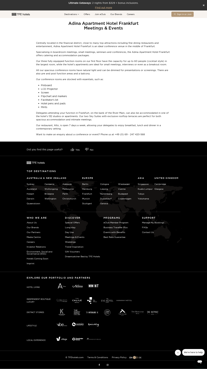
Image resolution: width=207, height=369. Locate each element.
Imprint (30, 263)
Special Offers (72, 223)
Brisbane (49, 194)
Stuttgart (87, 203)
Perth (65, 194)
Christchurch (69, 199)
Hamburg (87, 189)
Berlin (85, 184)
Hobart (30, 194)
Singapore (143, 184)
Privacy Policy (119, 357)
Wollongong (51, 189)
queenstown (33, 203)
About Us (32, 223)
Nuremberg (106, 194)
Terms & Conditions (97, 357)
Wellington (50, 199)
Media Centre (34, 237)
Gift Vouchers (72, 252)
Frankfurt (87, 194)
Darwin (30, 199)
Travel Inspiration (74, 247)
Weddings (70, 242)
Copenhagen (124, 199)
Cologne (104, 184)
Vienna (121, 189)
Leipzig (104, 189)
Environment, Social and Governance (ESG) (39, 253)
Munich (86, 199)
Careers (131, 14)
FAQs (145, 227)
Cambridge (158, 184)
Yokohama (143, 199)
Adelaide (67, 184)
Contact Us (148, 232)
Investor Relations (36, 247)
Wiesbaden (124, 184)
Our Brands (116, 14)
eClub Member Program (116, 223)
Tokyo (141, 194)
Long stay (70, 227)
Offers (87, 14)
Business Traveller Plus (116, 227)
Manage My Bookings (153, 223)
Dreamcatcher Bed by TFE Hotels (82, 256)
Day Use (69, 232)
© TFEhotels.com (74, 357)
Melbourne (68, 189)
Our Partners (33, 232)
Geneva (104, 203)
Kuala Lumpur (145, 189)
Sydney (30, 184)
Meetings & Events (74, 237)
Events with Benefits (114, 232)
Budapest (123, 194)
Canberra (49, 184)
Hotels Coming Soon (37, 259)
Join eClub (100, 14)
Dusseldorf (106, 199)
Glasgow (158, 189)
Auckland (32, 189)
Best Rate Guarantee (114, 237)
